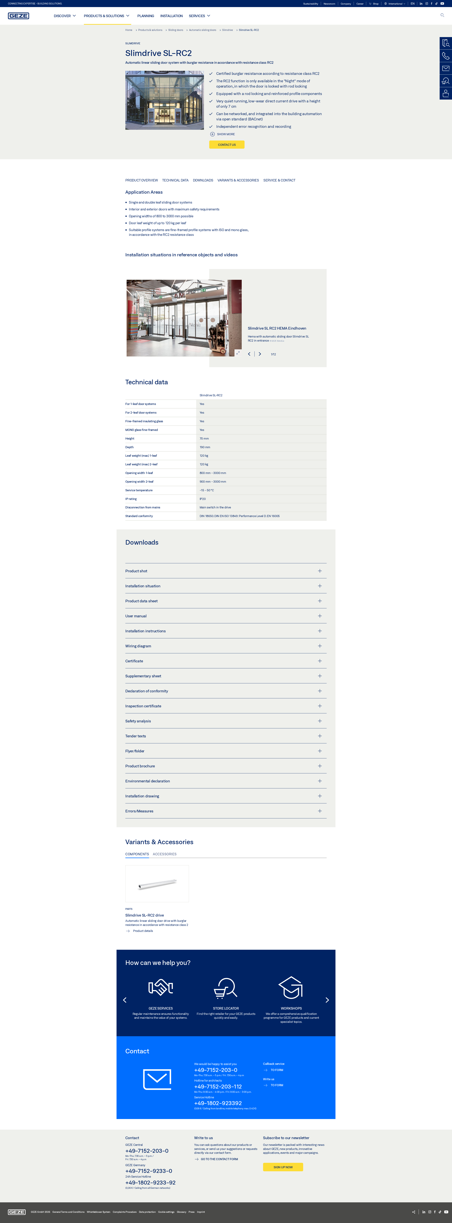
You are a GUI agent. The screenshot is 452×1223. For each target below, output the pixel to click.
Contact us (227, 144)
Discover (62, 16)
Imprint (201, 1211)
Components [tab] (137, 854)
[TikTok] (436, 3)
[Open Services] (208, 15)
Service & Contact (279, 180)
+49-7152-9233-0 (148, 1171)
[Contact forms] (446, 68)
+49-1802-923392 (218, 1103)
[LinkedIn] (421, 3)
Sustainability (310, 3)
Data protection (147, 1211)
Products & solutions (104, 16)
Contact (132, 1138)
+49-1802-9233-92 (150, 1182)
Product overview (141, 180)
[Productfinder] (446, 43)
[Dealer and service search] (446, 81)
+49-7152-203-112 (218, 1086)
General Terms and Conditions (68, 1211)
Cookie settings (166, 1211)
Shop (376, 3)
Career (360, 3)
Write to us (203, 1138)
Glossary (181, 1211)
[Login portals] (446, 93)
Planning (145, 16)
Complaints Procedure (124, 1211)
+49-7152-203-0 (215, 1070)
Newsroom (329, 3)
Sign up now (283, 1167)
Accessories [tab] (165, 854)
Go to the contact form (219, 1159)
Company (346, 3)
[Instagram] (427, 3)
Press (192, 1211)
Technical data (175, 180)
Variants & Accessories (238, 180)
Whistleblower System (98, 1211)
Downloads (203, 180)
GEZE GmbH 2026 (40, 1211)
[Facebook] (432, 3)
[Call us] (446, 56)
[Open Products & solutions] (127, 15)
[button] (394, 3)
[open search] (442, 15)
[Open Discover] (74, 15)
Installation (171, 16)
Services (197, 16)
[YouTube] (442, 3)
